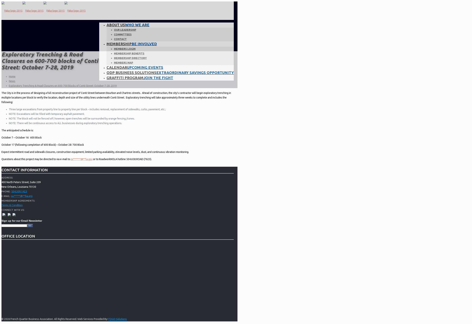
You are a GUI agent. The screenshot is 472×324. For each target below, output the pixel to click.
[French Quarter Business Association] (43, 10)
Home (12, 76)
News (12, 81)
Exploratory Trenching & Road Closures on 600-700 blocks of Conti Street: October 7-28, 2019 (63, 85)
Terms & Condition (12, 205)
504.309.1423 (19, 191)
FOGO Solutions (117, 319)
